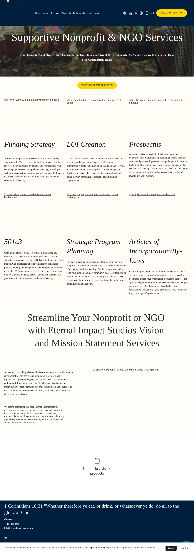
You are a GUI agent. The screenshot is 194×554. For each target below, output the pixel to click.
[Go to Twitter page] (137, 13)
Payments (66, 13)
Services (55, 13)
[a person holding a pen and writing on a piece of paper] (95, 115)
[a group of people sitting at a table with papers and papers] (95, 209)
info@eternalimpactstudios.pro (18, 528)
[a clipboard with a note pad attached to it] (156, 208)
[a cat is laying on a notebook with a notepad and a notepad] (157, 115)
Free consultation (171, 13)
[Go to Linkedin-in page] (131, 13)
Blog (89, 13)
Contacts (9, 519)
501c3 (14, 241)
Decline (184, 548)
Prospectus (145, 144)
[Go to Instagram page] (141, 13)
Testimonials (79, 13)
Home (38, 13)
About (46, 13)
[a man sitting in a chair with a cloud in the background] (32, 209)
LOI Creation (86, 144)
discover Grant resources (97, 85)
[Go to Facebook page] (126, 13)
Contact (97, 13)
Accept (171, 548)
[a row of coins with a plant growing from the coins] (33, 114)
